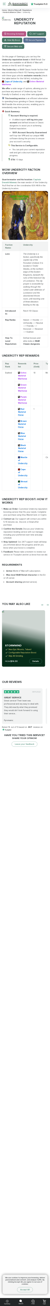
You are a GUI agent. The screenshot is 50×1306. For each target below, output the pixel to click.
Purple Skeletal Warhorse (22, 400)
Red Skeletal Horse (22, 412)
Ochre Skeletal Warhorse (22, 376)
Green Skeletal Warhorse (22, 388)
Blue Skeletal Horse (22, 436)
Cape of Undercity (13, 81)
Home (4, 10)
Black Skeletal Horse (22, 448)
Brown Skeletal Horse (22, 424)
